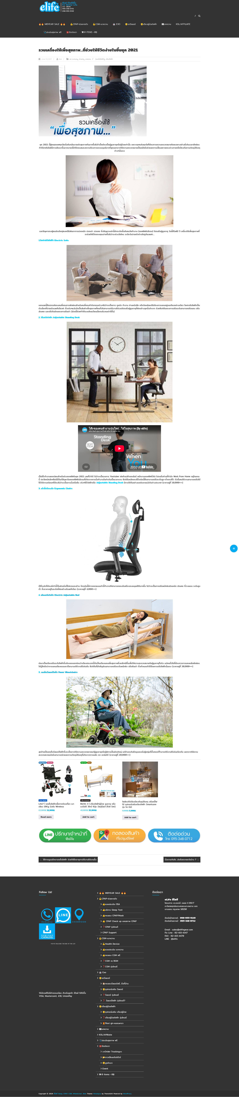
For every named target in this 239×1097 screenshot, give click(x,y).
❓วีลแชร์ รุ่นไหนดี (110, 994)
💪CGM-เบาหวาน (100, 24)
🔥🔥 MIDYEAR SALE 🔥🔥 (52, 24)
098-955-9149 (188, 917)
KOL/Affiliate (183, 24)
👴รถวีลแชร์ (130, 24)
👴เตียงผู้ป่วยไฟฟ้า (149, 24)
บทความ (88, 59)
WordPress (127, 1093)
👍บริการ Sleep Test (112, 909)
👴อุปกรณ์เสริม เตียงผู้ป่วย (114, 1011)
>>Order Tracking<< (112, 1051)
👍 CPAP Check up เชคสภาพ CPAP (119, 921)
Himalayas (97, 1093)
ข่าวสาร (81, 59)
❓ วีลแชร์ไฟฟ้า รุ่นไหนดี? (113, 1000)
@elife (174, 938)
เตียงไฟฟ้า (109, 59)
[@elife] (63, 915)
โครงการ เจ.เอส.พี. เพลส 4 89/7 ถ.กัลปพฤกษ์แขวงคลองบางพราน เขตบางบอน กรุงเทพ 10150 (181, 906)
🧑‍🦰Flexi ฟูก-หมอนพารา (113, 1023)
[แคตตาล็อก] (47, 931)
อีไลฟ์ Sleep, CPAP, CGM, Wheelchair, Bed (70, 1093)
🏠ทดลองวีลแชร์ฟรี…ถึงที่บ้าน (115, 983)
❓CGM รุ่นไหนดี (109, 966)
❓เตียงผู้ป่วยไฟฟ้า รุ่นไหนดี (114, 1017)
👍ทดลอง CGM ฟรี (111, 955)
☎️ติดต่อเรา (71, 32)
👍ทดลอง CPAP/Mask (113, 915)
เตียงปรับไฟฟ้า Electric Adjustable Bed (60, 595)
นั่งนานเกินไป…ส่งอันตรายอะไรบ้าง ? (182, 859)
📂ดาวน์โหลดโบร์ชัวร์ (111, 1057)
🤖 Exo (116, 24)
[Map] (79, 915)
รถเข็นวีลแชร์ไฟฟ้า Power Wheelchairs (59, 672)
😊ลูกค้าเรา (107, 1063)
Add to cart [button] (88, 817)
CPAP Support (109, 932)
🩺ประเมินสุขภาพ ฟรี (52, 32)
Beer (60, 59)
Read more (46, 817)
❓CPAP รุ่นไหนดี (110, 926)
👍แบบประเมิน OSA (111, 904)
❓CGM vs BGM (110, 960)
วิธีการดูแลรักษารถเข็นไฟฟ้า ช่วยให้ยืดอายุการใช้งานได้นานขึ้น (68, 859)
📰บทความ (166, 24)
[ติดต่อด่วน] (47, 915)
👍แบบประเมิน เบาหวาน (112, 949)
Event (105, 1068)
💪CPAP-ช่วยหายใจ (79, 24)
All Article (73, 59)
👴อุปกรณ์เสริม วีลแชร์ (112, 989)
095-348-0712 (187, 921)
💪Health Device (110, 943)
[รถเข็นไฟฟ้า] (99, 59)
